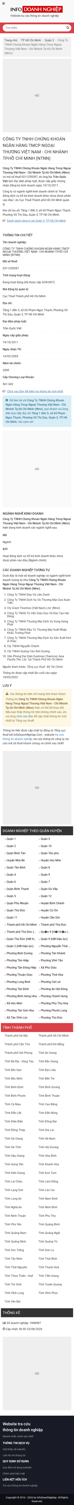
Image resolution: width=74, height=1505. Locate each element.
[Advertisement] (37, 95)
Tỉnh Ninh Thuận (15, 1215)
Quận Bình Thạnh (16, 889)
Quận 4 (10, 874)
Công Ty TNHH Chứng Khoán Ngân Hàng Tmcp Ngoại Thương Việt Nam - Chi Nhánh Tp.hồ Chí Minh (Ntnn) (36, 405)
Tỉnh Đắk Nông (47, 1113)
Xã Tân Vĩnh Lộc (15, 1017)
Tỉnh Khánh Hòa (48, 1164)
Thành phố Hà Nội (16, 1035)
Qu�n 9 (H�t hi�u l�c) (55, 932)
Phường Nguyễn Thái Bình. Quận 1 (55, 946)
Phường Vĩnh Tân (51, 960)
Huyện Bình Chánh (51, 903)
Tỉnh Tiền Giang (48, 1276)
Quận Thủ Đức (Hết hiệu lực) (20, 939)
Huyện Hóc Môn (50, 860)
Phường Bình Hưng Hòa (20, 996)
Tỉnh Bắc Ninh (13, 1078)
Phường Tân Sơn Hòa (19, 1010)
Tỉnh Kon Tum (47, 1173)
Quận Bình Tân (15, 853)
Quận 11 (10, 917)
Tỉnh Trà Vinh (13, 1284)
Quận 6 (10, 881)
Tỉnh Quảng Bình (49, 1224)
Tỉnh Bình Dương (49, 1087)
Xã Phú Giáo (48, 967)
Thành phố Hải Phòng (18, 1053)
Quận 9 (44, 874)
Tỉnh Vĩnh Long (14, 1293)
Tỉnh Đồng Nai (47, 1121)
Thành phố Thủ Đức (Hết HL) (20, 932)
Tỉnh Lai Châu (13, 1181)
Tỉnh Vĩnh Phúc (48, 1293)
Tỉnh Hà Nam (46, 1138)
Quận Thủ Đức (14, 910)
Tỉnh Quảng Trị (47, 1241)
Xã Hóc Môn (13, 1003)
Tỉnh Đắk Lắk (12, 1113)
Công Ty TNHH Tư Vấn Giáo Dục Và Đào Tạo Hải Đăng (38, 615)
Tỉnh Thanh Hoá (48, 1267)
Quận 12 (45, 896)
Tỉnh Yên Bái (12, 1301)
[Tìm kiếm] (67, 27)
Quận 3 (44, 839)
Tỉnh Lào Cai (46, 1190)
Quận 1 (10, 839)
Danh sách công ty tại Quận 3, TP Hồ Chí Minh (36, 220)
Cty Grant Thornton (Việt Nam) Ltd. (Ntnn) (33, 608)
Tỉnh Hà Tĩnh (12, 1147)
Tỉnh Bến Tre (46, 1078)
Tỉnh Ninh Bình (47, 1207)
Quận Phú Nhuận (16, 903)
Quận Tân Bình (15, 867)
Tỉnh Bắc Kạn (13, 1070)
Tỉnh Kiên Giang (14, 1173)
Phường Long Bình (17, 982)
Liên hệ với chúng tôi (14, 1455)
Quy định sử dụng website (17, 1467)
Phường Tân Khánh (52, 953)
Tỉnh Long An (13, 1198)
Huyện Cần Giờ (49, 917)
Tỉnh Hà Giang (13, 1138)
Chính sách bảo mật (14, 1473)
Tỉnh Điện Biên (13, 1121)
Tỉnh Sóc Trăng (14, 1250)
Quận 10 (45, 846)
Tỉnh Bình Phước (15, 1095)
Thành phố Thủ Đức (52, 924)
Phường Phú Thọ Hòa (53, 1003)
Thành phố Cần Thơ (17, 1044)
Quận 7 (44, 881)
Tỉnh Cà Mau (12, 1104)
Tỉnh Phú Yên (12, 1224)
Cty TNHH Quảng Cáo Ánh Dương (28, 651)
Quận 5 (10, 896)
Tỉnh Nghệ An (13, 1207)
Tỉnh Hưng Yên (13, 1164)
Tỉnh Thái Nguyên (15, 1267)
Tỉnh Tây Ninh (13, 1258)
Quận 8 (44, 867)
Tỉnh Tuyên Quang (50, 1284)
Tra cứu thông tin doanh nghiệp (20, 1485)
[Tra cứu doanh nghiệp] (37, 11)
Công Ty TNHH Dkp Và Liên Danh (28, 594)
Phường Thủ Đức (51, 1017)
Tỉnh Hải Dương (48, 1147)
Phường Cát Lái (50, 982)
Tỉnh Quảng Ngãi (49, 1233)
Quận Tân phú (49, 853)
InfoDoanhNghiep (47, 1497)
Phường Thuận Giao (18, 974)
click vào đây (24, 716)
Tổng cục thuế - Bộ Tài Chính (45, 667)
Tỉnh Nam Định (48, 1198)
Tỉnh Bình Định (13, 1087)
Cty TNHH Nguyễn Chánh (23, 646)
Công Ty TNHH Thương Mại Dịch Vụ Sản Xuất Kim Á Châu (39, 639)
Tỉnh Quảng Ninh (15, 1241)
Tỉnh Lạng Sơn (13, 1190)
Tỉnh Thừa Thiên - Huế (18, 1276)
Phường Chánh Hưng (53, 996)
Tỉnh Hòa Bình (47, 1155)
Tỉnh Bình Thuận (49, 1095)
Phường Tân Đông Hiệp (20, 967)
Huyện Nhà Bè (14, 860)
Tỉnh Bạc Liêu (47, 1070)
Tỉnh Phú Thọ (47, 1215)
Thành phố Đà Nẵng (51, 1044)
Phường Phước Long (53, 1010)
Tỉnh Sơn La (46, 1250)
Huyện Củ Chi (48, 910)
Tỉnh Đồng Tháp (14, 1130)
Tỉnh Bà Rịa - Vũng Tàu (19, 1061)
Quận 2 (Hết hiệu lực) (19, 946)
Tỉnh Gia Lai (46, 1130)
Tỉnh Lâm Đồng (48, 1181)
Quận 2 (10, 846)
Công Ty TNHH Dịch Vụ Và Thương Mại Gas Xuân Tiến (38, 601)
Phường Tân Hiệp (16, 960)
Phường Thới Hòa (51, 974)
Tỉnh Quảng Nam (15, 1233)
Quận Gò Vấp (48, 889)
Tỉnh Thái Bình (47, 1258)
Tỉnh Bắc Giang (48, 1061)
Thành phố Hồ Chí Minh (20, 924)
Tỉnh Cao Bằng (47, 1104)
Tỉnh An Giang (47, 1053)
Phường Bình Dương (18, 953)
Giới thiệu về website (14, 1449)
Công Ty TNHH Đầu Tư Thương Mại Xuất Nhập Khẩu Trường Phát (37, 631)
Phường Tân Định (16, 989)
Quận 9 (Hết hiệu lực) (53, 939)
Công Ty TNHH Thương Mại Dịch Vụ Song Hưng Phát (37, 623)
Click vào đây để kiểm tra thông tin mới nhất (35, 391)
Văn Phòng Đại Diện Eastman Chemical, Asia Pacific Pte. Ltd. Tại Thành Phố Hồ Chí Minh (35, 658)
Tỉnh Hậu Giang (14, 1155)
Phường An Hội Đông (53, 989)
